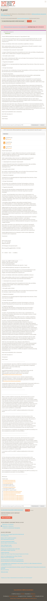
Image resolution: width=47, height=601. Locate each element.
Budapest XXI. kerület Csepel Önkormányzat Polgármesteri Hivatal (14, 553)
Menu (45, 1)
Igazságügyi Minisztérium (6, 564)
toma (2, 14)
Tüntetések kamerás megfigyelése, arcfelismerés (12, 559)
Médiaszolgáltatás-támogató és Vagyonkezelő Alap (16, 27)
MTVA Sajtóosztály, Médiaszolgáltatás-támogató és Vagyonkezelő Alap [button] (20, 129)
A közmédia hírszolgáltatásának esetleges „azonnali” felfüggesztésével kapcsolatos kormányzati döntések (23, 567)
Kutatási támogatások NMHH (7, 541)
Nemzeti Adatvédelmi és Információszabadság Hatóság (12, 561)
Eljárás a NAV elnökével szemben (8, 538)
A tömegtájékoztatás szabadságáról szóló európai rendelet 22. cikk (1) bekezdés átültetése (21, 563)
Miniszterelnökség (5, 569)
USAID (33, 596)
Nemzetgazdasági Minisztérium (7, 539)
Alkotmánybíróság (4, 535)
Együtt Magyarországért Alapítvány (8, 550)
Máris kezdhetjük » (6, 517)
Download (9, 139)
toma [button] (5, 31)
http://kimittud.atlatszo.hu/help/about (12, 381)
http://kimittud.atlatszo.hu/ (9, 480)
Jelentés (42, 125)
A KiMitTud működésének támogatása (11, 528)
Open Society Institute (13, 596)
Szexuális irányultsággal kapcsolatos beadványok (12, 534)
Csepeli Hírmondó (5, 552)
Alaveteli (22, 593)
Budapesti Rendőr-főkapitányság (7, 557)
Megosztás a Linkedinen (8, 526)
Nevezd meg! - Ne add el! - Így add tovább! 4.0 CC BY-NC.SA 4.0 (23, 598)
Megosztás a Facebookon (8, 524)
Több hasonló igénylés (4, 571)
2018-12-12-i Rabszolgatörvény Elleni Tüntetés (11, 556)
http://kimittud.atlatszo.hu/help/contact (12, 374)
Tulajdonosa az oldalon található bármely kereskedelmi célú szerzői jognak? (16, 577)
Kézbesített (7, 33)
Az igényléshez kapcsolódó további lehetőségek (13, 21)
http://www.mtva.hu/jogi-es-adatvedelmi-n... (13, 495)
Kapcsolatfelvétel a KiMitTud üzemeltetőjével (23, 590)
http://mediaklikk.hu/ (8, 483)
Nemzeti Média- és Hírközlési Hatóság (9, 543)
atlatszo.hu (7, 6)
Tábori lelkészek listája (6, 545)
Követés (29, 21)
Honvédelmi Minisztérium (6, 546)
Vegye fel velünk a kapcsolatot (23, 18)
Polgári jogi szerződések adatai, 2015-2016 (10, 548)
